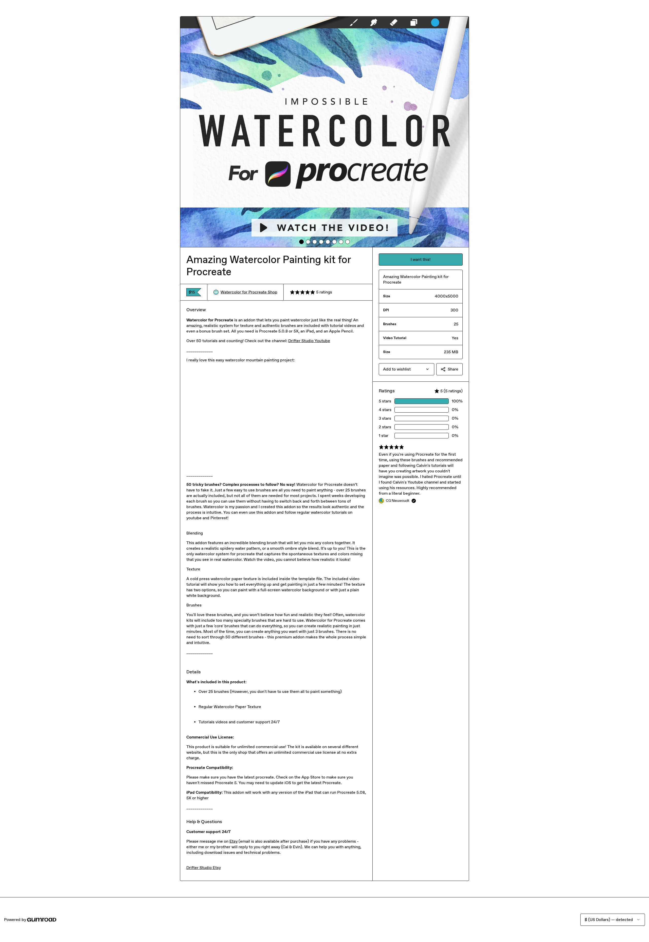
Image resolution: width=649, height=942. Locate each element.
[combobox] (406, 369)
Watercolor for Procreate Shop (249, 292)
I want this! (420, 259)
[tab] (301, 241)
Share (453, 369)
